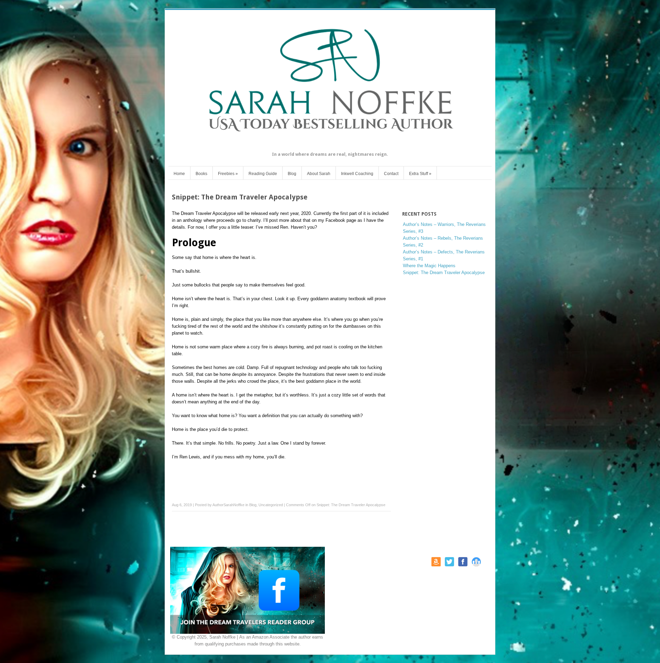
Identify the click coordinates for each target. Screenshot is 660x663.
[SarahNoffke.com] (330, 146)
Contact (391, 173)
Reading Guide (263, 173)
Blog (292, 173)
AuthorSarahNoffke (228, 505)
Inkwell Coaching (357, 173)
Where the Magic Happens (429, 265)
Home (179, 173)
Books (201, 173)
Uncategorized (270, 505)
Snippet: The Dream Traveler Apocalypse (444, 272)
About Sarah (318, 173)
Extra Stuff (420, 173)
